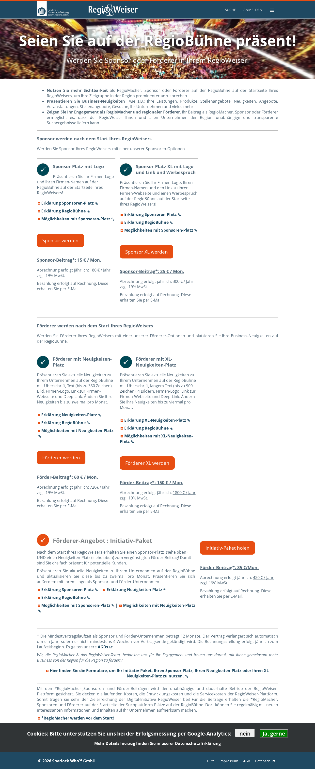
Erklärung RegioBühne (63, 211)
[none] (231, 9)
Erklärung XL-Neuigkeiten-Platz (155, 420)
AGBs (103, 647)
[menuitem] (231, 9)
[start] (61, 9)
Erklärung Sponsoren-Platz (67, 203)
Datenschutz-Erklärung (198, 743)
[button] (60, 240)
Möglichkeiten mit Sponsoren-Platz (75, 219)
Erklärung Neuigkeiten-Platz (69, 414)
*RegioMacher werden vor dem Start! (77, 718)
